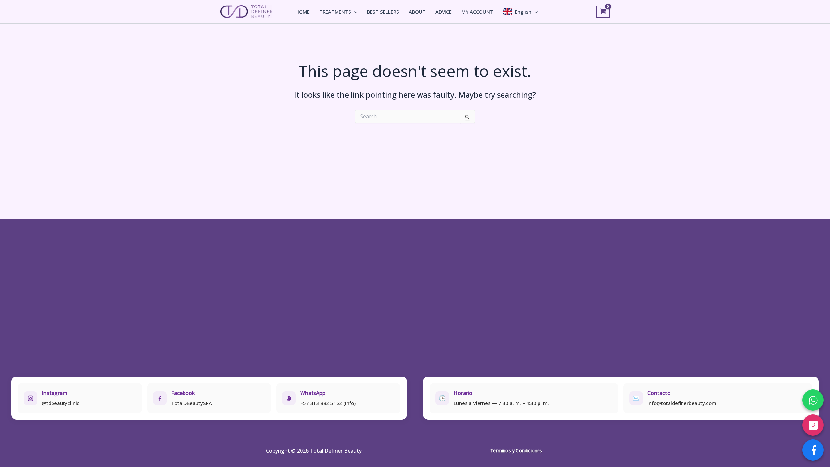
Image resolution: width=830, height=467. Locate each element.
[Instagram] (813, 425)
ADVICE (443, 11)
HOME (302, 11)
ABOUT (417, 11)
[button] (354, 12)
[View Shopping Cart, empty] (603, 12)
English (523, 11)
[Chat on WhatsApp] (813, 400)
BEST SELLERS (383, 11)
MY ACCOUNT (477, 11)
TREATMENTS (335, 11)
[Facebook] (813, 450)
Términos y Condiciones (516, 451)
